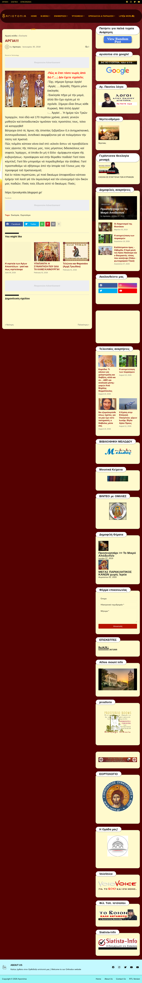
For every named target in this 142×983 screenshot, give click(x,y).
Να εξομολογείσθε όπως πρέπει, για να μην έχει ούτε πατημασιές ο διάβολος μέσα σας (107, 419)
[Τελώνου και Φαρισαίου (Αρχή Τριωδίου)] (76, 251)
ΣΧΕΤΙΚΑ (14, 2)
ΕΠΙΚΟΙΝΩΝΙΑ (26, 2)
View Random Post (117, 39)
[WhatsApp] (42, 224)
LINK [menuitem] (33, 29)
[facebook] (127, 2)
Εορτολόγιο (26, 215)
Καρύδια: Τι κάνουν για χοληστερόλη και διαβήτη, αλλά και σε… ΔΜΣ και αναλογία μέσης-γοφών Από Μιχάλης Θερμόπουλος (107, 380)
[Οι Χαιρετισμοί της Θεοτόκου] (105, 226)
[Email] (53, 224)
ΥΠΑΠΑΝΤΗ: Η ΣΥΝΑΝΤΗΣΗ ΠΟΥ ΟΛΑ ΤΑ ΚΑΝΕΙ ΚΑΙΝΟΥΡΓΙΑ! (47, 266)
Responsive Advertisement (47, 62)
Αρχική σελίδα (11, 36)
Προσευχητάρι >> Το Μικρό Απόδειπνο (114, 211)
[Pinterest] (47, 224)
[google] (107, 296)
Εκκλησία (23, 36)
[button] (124, 16)
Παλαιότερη (83, 325)
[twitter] (135, 2)
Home (98, 979)
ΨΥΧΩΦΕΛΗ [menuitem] (77, 16)
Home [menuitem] (34, 16)
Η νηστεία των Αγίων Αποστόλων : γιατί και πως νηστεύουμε (16, 266)
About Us (109, 979)
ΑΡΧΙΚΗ (5, 2)
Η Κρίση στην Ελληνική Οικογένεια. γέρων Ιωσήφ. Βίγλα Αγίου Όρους (128, 417)
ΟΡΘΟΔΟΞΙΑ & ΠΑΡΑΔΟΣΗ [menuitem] (100, 16)
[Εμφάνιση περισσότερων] (58, 224)
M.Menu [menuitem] (45, 16)
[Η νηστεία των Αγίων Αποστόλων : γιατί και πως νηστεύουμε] (18, 251)
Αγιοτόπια (22, 979)
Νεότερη (10, 325)
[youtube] (139, 2)
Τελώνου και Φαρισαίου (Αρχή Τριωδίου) (75, 265)
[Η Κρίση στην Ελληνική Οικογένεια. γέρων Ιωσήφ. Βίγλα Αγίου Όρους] (128, 404)
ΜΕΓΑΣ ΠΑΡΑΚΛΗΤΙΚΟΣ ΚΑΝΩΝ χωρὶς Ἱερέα (115, 573)
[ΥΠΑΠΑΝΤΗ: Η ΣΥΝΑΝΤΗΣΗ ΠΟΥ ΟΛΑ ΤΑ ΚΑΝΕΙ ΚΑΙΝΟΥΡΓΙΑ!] (47, 251)
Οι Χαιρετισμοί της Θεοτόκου (123, 225)
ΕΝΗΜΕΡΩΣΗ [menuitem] (60, 16)
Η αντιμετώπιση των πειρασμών (124, 236)
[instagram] (131, 2)
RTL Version (134, 979)
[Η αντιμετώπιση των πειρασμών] (105, 238)
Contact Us (121, 979)
